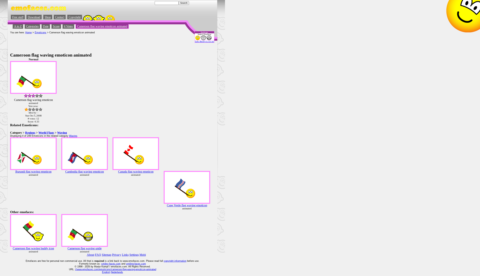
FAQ (98, 254)
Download (34, 17)
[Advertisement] (78, 42)
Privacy (116, 254)
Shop (48, 17)
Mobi (143, 254)
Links (125, 254)
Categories (32, 26)
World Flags (46, 132)
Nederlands (117, 272)
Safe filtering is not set (204, 41)
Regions (30, 132)
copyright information (175, 261)
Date (46, 26)
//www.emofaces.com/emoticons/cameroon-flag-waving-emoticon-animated (115, 269)
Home (28, 32)
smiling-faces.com (136, 263)
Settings (134, 254)
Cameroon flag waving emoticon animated (102, 26)
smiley (104, 263)
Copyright (75, 17)
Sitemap (106, 254)
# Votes (68, 26)
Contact (59, 17)
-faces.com (114, 263)
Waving (62, 132)
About (90, 254)
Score (56, 26)
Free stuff (17, 17)
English (106, 272)
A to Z (18, 26)
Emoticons (40, 32)
